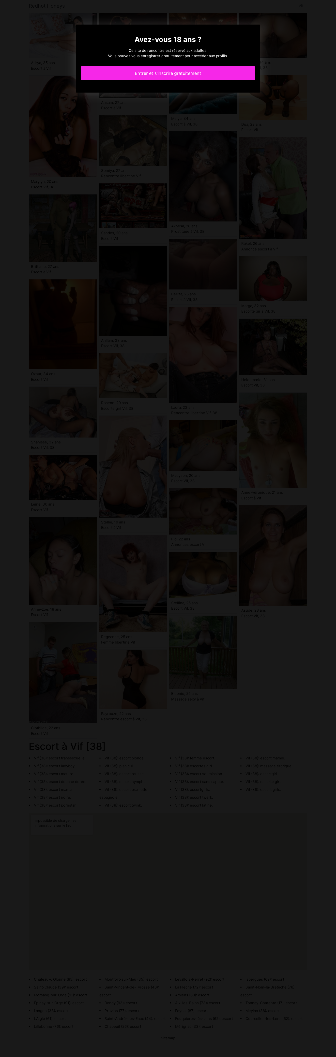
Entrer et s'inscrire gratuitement (168, 73)
